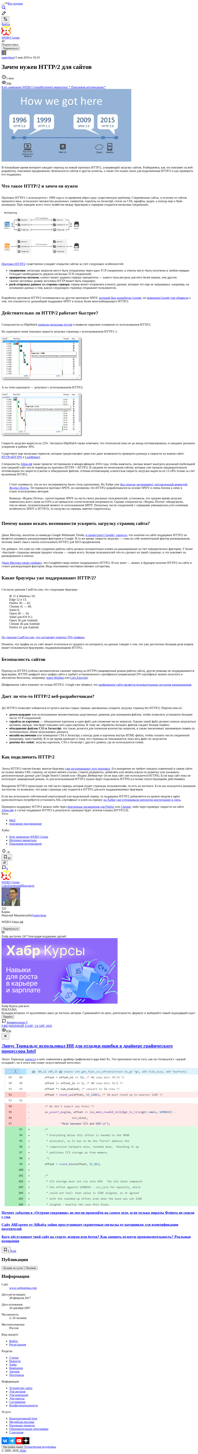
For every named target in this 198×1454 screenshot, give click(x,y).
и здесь (176, 799)
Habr (22, 1450)
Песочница (16, 1375)
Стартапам (16, 1432)
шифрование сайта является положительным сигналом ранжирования (145, 684)
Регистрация (17, 1344)
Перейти (8, 1016)
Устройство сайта (20, 1388)
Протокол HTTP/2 (13, 264)
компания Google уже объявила (167, 297)
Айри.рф (26, 464)
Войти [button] (6, 24)
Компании (16, 1368)
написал (30, 1059)
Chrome (126, 806)
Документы (17, 1398)
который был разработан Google (120, 297)
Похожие (31, 1268)
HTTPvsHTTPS (12, 457)
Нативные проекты (22, 1425)
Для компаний (18, 1395)
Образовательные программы (28, 1429)
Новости (15, 1361)
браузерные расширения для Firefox (90, 806)
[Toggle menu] (3, 4)
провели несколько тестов (55, 324)
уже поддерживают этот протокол (87, 768)
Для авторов (17, 1391)
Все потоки (15, 3)
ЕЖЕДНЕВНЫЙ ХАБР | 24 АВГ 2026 (27, 1025)
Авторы (14, 1371)
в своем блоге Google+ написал (106, 535)
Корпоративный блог (23, 1418)
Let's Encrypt (78, 677)
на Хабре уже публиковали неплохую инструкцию (137, 799)
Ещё (13, 1251)
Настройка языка (13, 1447)
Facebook (14, 885)
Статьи (14, 1357)
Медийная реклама (21, 1422)
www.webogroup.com (23, 1288)
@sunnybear (38, 915)
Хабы (13, 1364)
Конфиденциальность (23, 1405)
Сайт (5, 885)
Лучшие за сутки (13, 1268)
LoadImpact (32, 457)
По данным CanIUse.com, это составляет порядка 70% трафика (43, 637)
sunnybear (8, 57)
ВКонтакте (27, 885)
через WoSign (55, 677)
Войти (13, 1341)
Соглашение (17, 1402)
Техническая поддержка (40, 1446)
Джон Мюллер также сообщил (22, 562)
